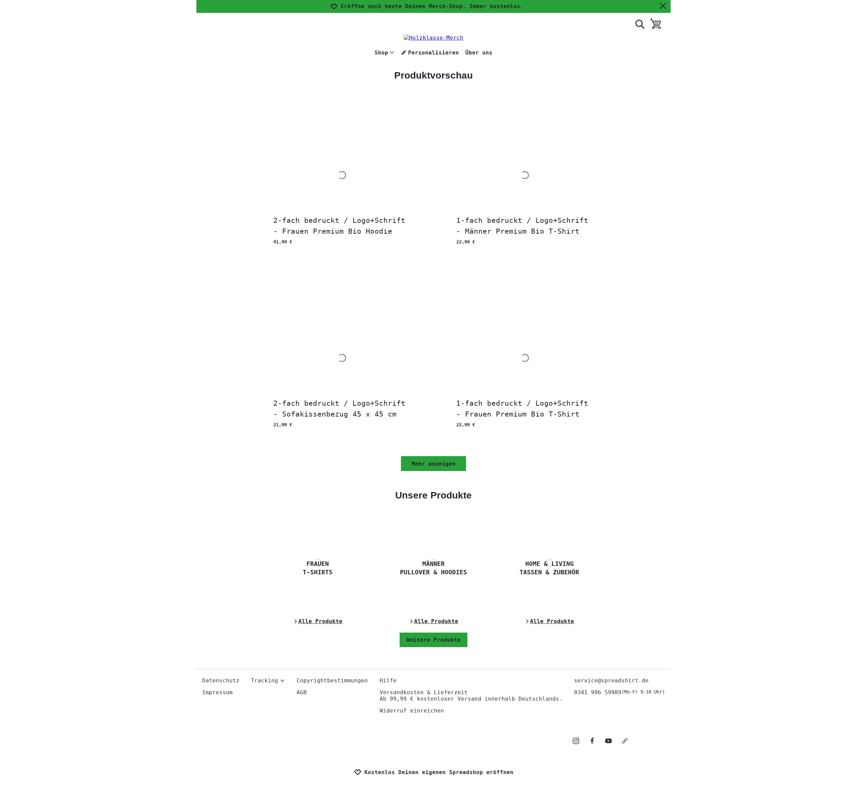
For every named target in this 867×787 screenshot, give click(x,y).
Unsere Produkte (433, 495)
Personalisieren (433, 52)
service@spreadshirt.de (611, 680)
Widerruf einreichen (412, 710)
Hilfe (388, 680)
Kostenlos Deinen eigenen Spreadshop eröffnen (438, 772)
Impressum (217, 692)
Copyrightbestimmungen (332, 680)
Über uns (478, 52)
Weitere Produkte (433, 640)
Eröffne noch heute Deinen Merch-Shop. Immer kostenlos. (432, 6)
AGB (302, 692)
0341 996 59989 (619, 692)
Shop (381, 52)
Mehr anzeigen (433, 464)
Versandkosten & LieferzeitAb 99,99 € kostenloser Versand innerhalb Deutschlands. (471, 695)
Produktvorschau (433, 75)
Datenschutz (220, 680)
